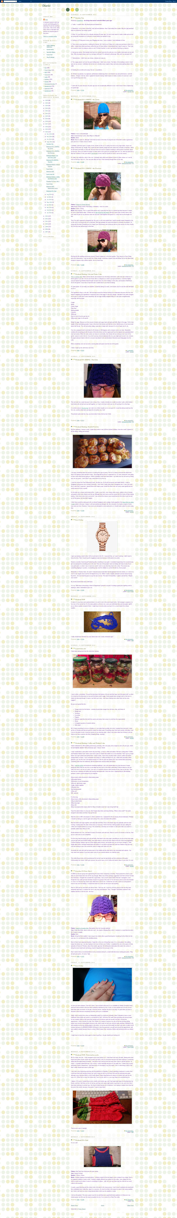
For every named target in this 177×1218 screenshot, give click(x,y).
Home (102, 1205)
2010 (46, 224)
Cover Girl (49, 54)
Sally (46, 19)
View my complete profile (50, 36)
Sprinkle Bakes (51, 52)
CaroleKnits (80, 20)
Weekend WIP (80, 599)
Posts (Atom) (82, 1209)
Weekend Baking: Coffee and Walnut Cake (90, 743)
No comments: (129, 90)
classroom (47, 74)
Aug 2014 (49, 194)
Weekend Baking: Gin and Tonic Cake (88, 274)
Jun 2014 (49, 199)
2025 (46, 103)
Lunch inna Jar (80, 648)
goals (46, 77)
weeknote (47, 88)
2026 (46, 100)
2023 (46, 108)
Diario (46, 5)
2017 (46, 124)
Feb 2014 (49, 210)
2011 (46, 221)
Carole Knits (50, 49)
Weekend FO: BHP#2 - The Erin (86, 360)
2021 (46, 113)
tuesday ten (130, 91)
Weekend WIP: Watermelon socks (87, 1055)
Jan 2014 (49, 212)
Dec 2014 (49, 134)
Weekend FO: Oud (81, 1140)
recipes (132, 352)
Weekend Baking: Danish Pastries (87, 427)
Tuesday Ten (79, 18)
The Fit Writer (50, 57)
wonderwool (48, 91)
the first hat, (85, 408)
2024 (46, 105)
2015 (46, 129)
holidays (47, 79)
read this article (79, 765)
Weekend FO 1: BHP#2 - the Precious (88, 168)
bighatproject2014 (126, 163)
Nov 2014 (49, 136)
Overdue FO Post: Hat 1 (83, 871)
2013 (46, 216)
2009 (46, 226)
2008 (46, 229)
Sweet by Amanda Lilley (82, 928)
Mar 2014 (49, 207)
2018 (46, 121)
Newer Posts (74, 1205)
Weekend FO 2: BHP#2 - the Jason (87, 99)
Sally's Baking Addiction (51, 46)
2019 (46, 118)
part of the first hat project (102, 212)
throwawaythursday (50, 84)
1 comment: (130, 350)
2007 (46, 232)
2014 (46, 131)
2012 (46, 218)
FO (133, 163)
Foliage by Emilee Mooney (83, 204)
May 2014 (49, 202)
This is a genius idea (76, 276)
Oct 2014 (49, 139)
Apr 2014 (49, 205)
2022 (46, 111)
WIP (132, 640)
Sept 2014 (50, 142)
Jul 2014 (49, 197)
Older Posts (130, 1205)
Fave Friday (79, 520)
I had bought (94, 153)
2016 (46, 126)
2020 (46, 116)
